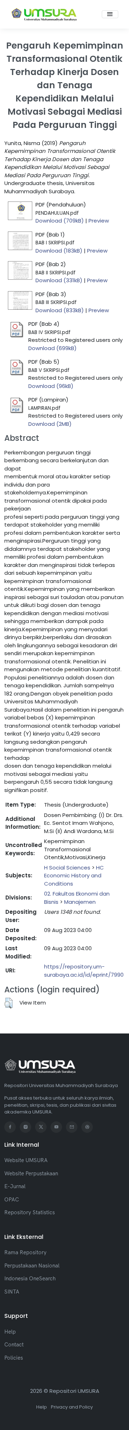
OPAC (11, 1199)
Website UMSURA (26, 1160)
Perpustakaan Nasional (31, 1265)
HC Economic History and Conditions (74, 875)
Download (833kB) (59, 310)
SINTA (11, 1291)
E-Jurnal (14, 1186)
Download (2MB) (50, 424)
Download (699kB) (52, 348)
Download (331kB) (58, 280)
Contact (14, 1344)
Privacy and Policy (72, 1407)
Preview (99, 220)
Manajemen (80, 902)
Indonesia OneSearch (30, 1278)
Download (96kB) (50, 386)
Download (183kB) (58, 250)
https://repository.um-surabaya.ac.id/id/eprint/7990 (84, 970)
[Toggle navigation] (110, 14)
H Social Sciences (67, 867)
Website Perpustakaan (31, 1173)
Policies (13, 1357)
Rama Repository (25, 1252)
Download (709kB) (59, 220)
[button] (8, 1003)
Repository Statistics (29, 1212)
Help (10, 1331)
